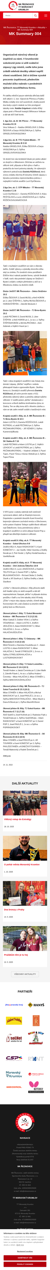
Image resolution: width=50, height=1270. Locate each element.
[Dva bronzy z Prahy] (25, 893)
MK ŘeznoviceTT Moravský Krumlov (26, 7)
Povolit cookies (25, 1264)
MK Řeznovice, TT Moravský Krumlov (25, 1122)
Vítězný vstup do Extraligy (17, 819)
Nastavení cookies (25, 1251)
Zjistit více (20, 1245)
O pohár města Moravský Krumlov (22, 864)
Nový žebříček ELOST (25, 1160)
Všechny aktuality (25, 974)
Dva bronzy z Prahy (14, 909)
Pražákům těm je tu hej (16, 955)
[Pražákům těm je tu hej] (25, 938)
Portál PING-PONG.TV (25, 1147)
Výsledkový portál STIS (25, 1157)
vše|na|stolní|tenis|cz (25, 1144)
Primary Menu (46, 15)
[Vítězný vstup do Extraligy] (25, 803)
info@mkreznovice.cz (28, 1191)
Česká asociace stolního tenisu (25, 1151)
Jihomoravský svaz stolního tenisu (25, 1154)
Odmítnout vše (25, 1258)
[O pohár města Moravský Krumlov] (25, 848)
